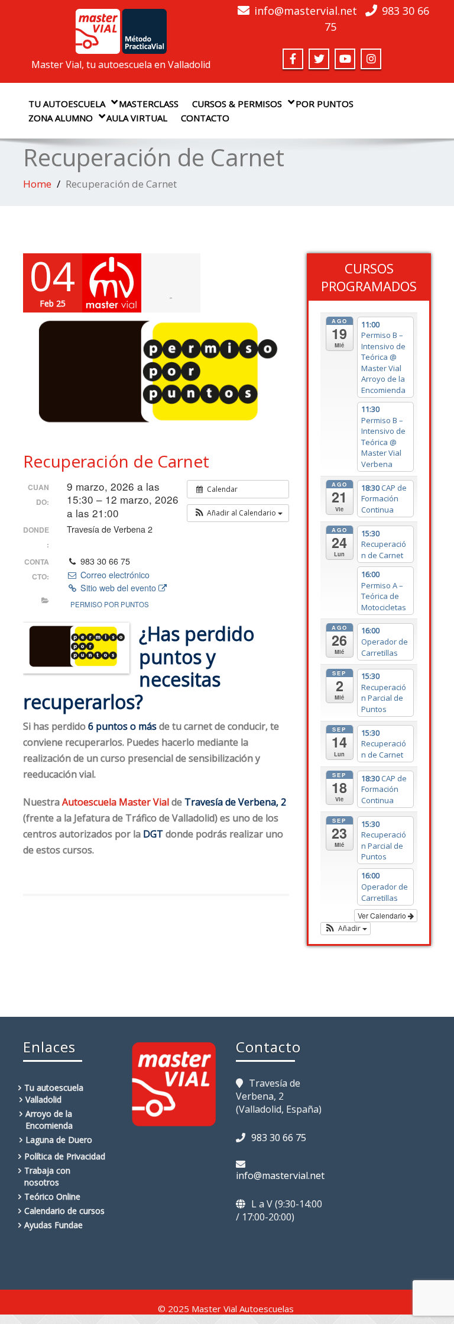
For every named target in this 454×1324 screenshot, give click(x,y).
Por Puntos (325, 103)
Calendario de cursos (64, 1210)
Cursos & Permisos (237, 103)
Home (37, 184)
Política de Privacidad (64, 1156)
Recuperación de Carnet (116, 461)
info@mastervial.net (305, 11)
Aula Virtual (136, 118)
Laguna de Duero (58, 1139)
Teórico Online (52, 1196)
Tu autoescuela (66, 103)
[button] (237, 513)
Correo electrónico (113, 575)
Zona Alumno (60, 118)
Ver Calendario (383, 915)
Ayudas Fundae (53, 1224)
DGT (153, 833)
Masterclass (149, 103)
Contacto (205, 118)
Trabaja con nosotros (47, 1176)
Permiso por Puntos (109, 604)
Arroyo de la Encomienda (49, 1119)
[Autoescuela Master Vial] (121, 28)
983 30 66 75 (278, 1137)
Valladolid (43, 1099)
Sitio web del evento (118, 588)
